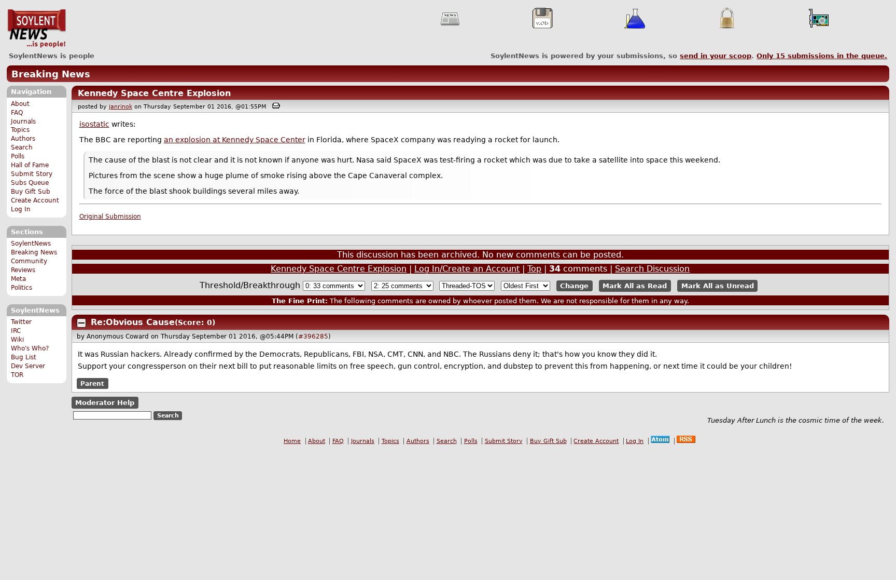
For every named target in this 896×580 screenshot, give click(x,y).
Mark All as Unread (717, 286)
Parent (92, 383)
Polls (17, 156)
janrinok (120, 106)
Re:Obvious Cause (133, 322)
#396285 (313, 336)
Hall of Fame (30, 165)
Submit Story (31, 174)
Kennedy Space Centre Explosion (154, 93)
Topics (20, 129)
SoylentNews (36, 28)
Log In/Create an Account (467, 269)
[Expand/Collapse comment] (81, 323)
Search (22, 147)
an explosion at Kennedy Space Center (234, 140)
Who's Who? (30, 348)
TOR (17, 375)
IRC (16, 330)
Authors (23, 138)
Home (292, 441)
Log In (21, 209)
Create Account (35, 200)
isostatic (94, 124)
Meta (18, 278)
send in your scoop (715, 56)
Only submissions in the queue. (822, 56)
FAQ (17, 112)
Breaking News (50, 74)
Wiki (17, 339)
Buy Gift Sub (30, 191)
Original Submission (110, 216)
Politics (21, 287)
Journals (23, 121)
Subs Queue (30, 182)
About (20, 103)
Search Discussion (652, 269)
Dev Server (28, 366)
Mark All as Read (635, 286)
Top (534, 269)
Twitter (21, 322)
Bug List (23, 357)
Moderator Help (104, 403)
